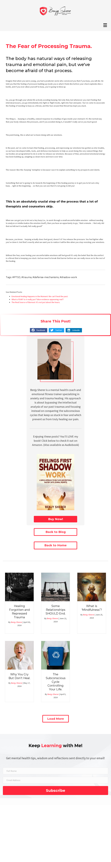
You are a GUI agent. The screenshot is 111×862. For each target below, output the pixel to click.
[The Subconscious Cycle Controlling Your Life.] (55, 655)
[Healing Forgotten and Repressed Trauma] (19, 586)
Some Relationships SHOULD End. (55, 609)
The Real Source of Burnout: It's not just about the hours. (36, 302)
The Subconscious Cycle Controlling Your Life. (55, 682)
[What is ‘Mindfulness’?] (91, 586)
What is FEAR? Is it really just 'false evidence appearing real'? (38, 299)
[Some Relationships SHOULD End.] (55, 586)
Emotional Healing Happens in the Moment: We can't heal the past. (40, 296)
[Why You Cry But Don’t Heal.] (19, 655)
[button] (55, 519)
